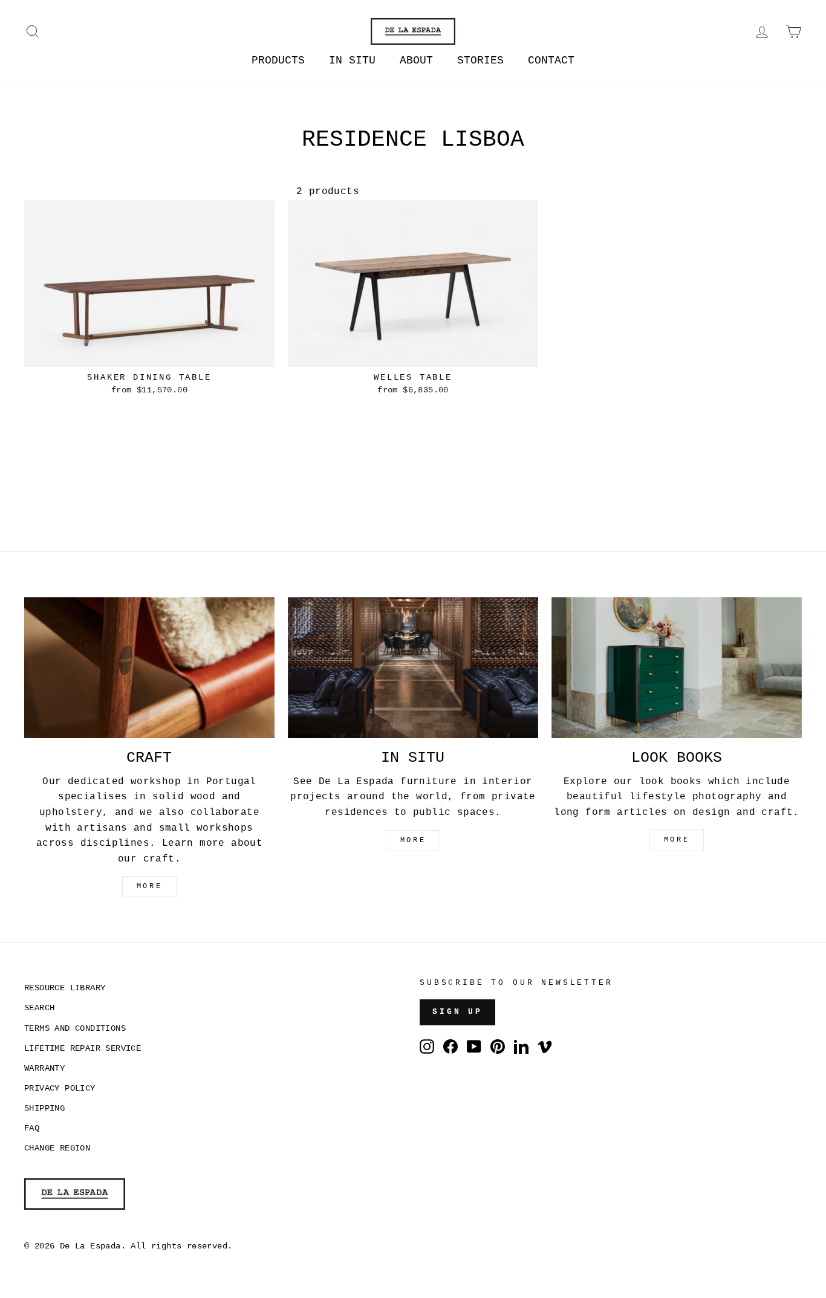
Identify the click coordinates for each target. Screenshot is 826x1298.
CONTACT (551, 60)
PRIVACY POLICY (60, 1088)
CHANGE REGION (57, 1148)
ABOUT (416, 60)
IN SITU (352, 60)
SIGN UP (457, 1011)
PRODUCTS (278, 60)
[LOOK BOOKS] (676, 667)
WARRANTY (44, 1068)
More (676, 840)
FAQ (31, 1128)
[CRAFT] (149, 667)
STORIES (480, 60)
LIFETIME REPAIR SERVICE (82, 1048)
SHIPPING (44, 1108)
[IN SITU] (413, 667)
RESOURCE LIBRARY (64, 988)
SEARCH (39, 1008)
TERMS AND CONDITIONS (75, 1028)
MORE (149, 886)
